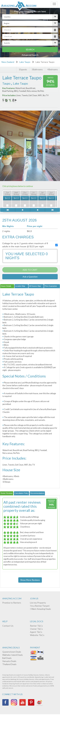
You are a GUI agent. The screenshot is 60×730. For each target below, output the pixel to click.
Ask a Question (30, 276)
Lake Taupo (24, 62)
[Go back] (22, 210)
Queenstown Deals (11, 651)
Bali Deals (7, 658)
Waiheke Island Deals (12, 655)
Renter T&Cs (36, 625)
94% (50, 81)
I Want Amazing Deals (40, 609)
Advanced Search (30, 55)
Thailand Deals (9, 664)
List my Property (38, 602)
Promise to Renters (11, 602)
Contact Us (7, 625)
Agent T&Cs (36, 632)
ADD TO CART (30, 269)
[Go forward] (37, 210)
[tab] (7, 286)
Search (30, 49)
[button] (30, 16)
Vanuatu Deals (9, 661)
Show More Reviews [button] (30, 580)
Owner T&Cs (36, 628)
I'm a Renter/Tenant (40, 605)
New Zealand (8, 62)
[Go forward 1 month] (52, 210)
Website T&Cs (37, 635)
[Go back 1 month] (7, 210)
